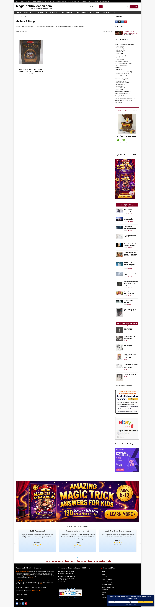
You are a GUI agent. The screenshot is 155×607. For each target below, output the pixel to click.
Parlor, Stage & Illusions (121, 93)
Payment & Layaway (49, 1)
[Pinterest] (125, 22)
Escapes (117, 67)
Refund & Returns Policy (73, 1)
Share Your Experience (38, 1)
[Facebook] (116, 22)
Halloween (118, 86)
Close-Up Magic (119, 56)
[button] (77, 557)
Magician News (67, 12)
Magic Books (119, 48)
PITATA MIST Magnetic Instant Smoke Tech (129, 264)
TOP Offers (118, 102)
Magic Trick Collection (33, 12)
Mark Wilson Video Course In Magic (130, 310)
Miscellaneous (119, 84)
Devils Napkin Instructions (128, 346)
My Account (83, 1)
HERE (31, 577)
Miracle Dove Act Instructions (129, 337)
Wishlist (96, 1)
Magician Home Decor (121, 81)
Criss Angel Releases (121, 65)
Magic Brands (108, 12)
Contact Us (28, 1)
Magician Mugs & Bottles (121, 82)
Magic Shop (94, 12)
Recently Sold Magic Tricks (122, 100)
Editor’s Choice (52, 12)
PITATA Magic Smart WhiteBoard (130, 236)
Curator (22, 1)
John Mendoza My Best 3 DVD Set (130, 292)
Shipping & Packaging (61, 1)
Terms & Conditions (41, 587)
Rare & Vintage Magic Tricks (56, 561)
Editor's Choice (127, 34)
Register (90, 1)
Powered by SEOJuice (21, 594)
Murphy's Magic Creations (122, 91)
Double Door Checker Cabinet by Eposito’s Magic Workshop (125, 138)
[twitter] (119, 22)
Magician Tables (119, 87)
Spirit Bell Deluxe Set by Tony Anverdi (130, 244)
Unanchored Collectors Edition (130, 227)
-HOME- (19, 12)
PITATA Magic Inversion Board (129, 218)
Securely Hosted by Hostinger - (28, 590)
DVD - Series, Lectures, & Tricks (123, 63)
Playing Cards (118, 96)
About (17, 1)
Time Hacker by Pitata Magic (129, 210)
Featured (117, 69)
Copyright (26, 587)
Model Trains (119, 89)
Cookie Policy (19, 587)
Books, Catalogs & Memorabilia (123, 44)
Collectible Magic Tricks (81, 561)
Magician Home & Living (121, 78)
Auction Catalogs (120, 46)
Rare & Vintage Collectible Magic (123, 98)
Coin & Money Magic (120, 61)
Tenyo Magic (119, 59)
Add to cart (31, 78)
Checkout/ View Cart (104, 1)
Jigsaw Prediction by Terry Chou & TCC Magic (131, 283)
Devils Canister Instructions (129, 328)
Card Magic (118, 53)
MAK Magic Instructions (121, 73)
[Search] (101, 6)
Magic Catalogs (119, 50)
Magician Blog (82, 12)
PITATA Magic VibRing (128, 301)
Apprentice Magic (120, 57)
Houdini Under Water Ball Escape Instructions (131, 366)
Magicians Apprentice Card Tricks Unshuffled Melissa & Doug (31, 71)
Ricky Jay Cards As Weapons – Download (130, 355)
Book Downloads (120, 47)
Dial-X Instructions (130, 374)
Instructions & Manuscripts (122, 72)
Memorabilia (118, 51)
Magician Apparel (120, 79)
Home (17, 16)
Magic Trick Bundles (120, 76)
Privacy (33, 587)
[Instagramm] (122, 22)
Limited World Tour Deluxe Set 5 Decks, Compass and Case (130, 254)
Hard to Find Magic (102, 561)
